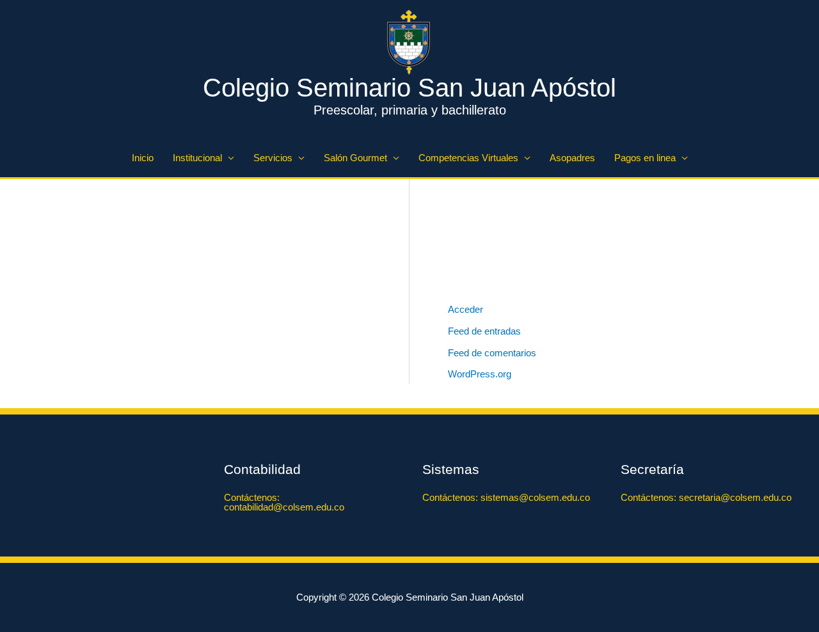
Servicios (272, 157)
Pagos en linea (645, 157)
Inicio (143, 157)
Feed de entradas (484, 331)
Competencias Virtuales (468, 157)
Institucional (197, 157)
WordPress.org (479, 373)
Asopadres (572, 157)
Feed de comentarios (492, 352)
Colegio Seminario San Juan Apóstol (409, 88)
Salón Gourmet (355, 157)
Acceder (465, 309)
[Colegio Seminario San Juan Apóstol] (409, 41)
